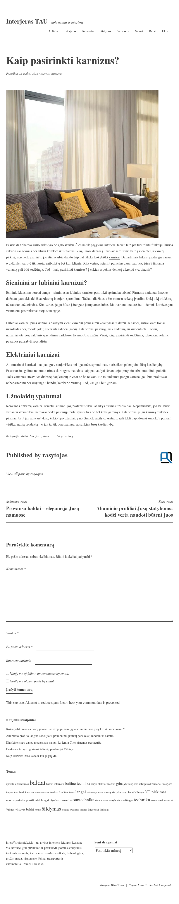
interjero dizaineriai (150, 784)
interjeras (132, 784)
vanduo (161, 800)
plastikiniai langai (37, 800)
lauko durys (92, 792)
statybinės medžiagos (121, 800)
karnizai (114, 257)
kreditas (63, 792)
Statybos (105, 31)
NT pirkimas (156, 792)
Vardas (12, 633)
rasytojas (56, 73)
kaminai (19, 792)
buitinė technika (77, 783)
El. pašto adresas (19, 646)
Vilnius (10, 809)
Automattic (165, 885)
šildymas (51, 808)
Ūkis (165, 31)
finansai (111, 784)
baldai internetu (55, 784)
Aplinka (53, 31)
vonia (38, 809)
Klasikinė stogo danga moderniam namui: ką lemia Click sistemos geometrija (53, 742)
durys (94, 784)
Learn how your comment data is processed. (90, 702)
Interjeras (70, 31)
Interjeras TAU (27, 21)
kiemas (29, 792)
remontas (66, 800)
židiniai (104, 809)
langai (71, 436)
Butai (152, 31)
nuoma (10, 800)
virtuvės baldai (24, 809)
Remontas (88, 31)
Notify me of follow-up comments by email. (39, 673)
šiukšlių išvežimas (70, 809)
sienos (98, 800)
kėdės (71, 792)
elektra (102, 784)
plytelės (54, 800)
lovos (100, 792)
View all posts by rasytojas (24, 473)
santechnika (83, 800)
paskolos (20, 800)
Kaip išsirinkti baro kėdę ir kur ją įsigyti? (31, 756)
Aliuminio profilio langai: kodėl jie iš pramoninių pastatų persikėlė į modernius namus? (60, 736)
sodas (105, 800)
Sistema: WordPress (112, 885)
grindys (121, 783)
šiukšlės (83, 809)
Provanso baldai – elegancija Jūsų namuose (42, 509)
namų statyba (112, 792)
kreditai (54, 792)
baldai (37, 782)
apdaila (10, 784)
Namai (139, 31)
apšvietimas (22, 784)
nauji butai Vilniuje (133, 792)
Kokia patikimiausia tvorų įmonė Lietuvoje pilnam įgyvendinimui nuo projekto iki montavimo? (65, 729)
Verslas (121, 31)
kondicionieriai (42, 792)
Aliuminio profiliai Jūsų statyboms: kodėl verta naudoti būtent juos (134, 509)
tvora (154, 800)
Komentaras (16, 568)
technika (142, 799)
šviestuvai (93, 809)
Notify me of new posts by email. (32, 681)
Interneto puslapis (18, 660)
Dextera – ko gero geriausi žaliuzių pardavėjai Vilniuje (40, 749)
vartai (169, 800)
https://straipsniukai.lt (19, 842)
